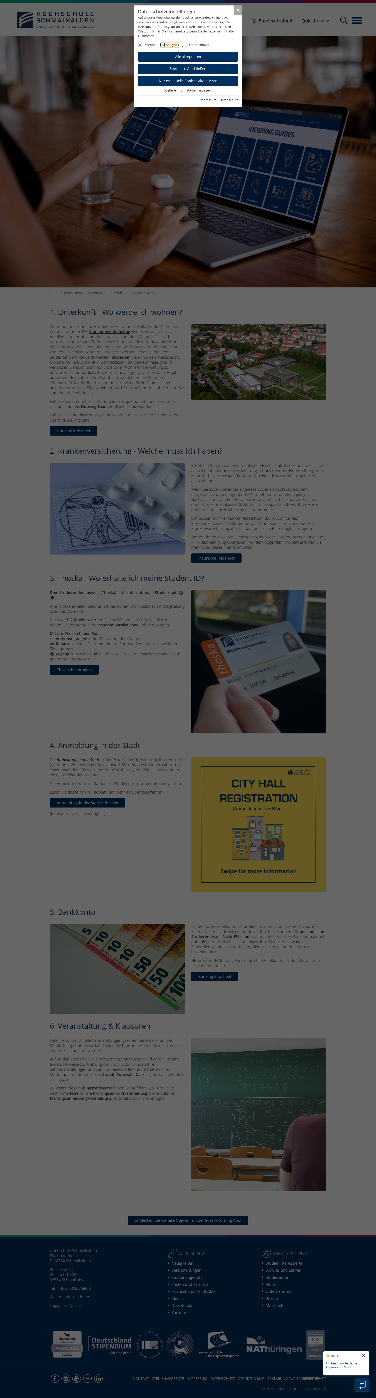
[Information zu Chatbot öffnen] (362, 1384)
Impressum (208, 100)
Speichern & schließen (188, 68)
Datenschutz (229, 100)
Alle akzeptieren (188, 56)
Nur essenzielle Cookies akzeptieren (188, 80)
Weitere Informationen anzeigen (188, 90)
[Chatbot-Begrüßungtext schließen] (363, 1356)
